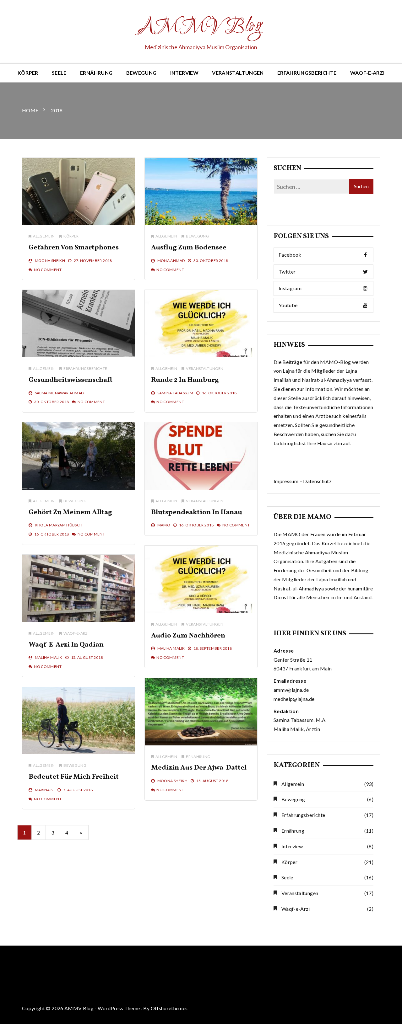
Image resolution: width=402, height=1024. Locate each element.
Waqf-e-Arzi (367, 73)
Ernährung (96, 73)
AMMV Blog (201, 27)
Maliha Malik (171, 648)
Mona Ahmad (171, 260)
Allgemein (44, 236)
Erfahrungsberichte (306, 73)
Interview (184, 73)
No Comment (48, 269)
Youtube (288, 305)
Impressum (286, 481)
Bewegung (141, 73)
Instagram (290, 288)
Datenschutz (317, 481)
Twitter (287, 272)
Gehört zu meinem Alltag (70, 512)
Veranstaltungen (237, 73)
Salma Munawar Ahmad (59, 393)
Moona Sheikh (50, 260)
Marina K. (44, 789)
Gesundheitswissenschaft (70, 380)
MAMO (163, 525)
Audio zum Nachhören (188, 636)
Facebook (290, 255)
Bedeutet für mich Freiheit (74, 777)
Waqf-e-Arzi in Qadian (66, 645)
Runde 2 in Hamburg (185, 380)
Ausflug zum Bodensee (188, 248)
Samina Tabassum (175, 393)
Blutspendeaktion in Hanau (196, 512)
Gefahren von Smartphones (74, 248)
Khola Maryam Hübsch (59, 525)
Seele (59, 73)
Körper (28, 73)
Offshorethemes (169, 1008)
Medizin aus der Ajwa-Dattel (199, 768)
